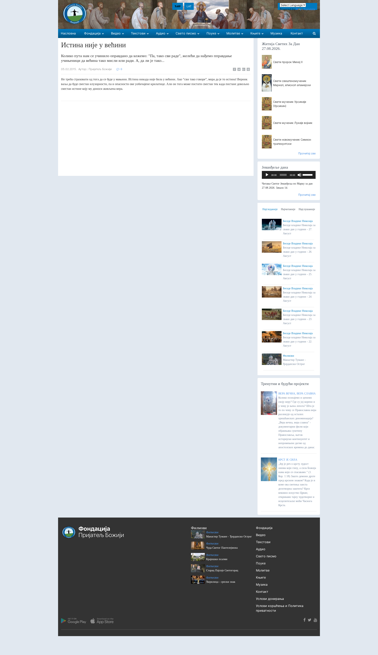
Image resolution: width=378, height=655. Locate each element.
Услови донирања (270, 599)
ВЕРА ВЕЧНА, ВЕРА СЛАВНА (297, 393)
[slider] (308, 174)
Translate (309, 9)
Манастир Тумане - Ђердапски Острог (229, 536)
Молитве (263, 570)
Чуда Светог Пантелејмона (222, 547)
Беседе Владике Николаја (298, 221)
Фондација (264, 528)
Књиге (261, 577)
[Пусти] (267, 175)
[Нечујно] (299, 175)
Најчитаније (288, 209)
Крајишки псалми (216, 559)
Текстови (263, 542)
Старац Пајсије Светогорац (222, 570)
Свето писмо (266, 556)
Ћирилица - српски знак (220, 581)
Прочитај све (307, 153)
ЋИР (178, 6)
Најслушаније (307, 209)
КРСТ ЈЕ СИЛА (287, 459)
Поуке (261, 563)
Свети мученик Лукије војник (292, 122)
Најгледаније (270, 209)
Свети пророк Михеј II (288, 62)
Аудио (260, 549)
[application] (289, 175)
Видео (261, 535)
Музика (262, 584)
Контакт (262, 592)
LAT (189, 6)
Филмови (288, 355)
